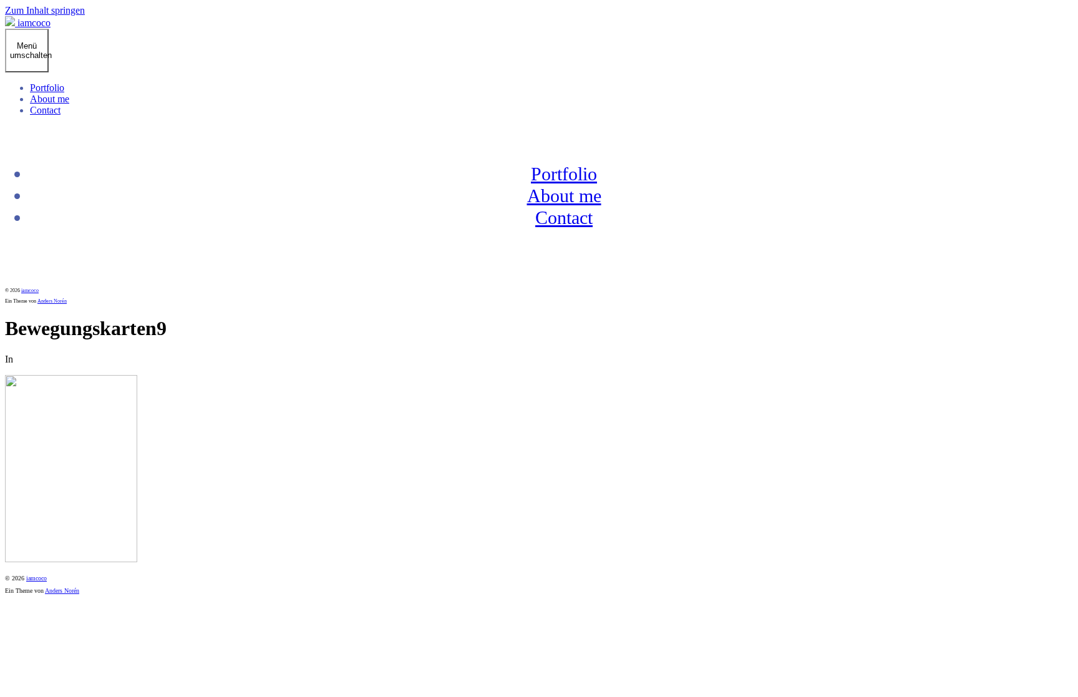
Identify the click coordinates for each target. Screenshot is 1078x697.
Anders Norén (52, 301)
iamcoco (30, 290)
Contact (45, 110)
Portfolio (47, 87)
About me (49, 99)
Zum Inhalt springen (45, 10)
